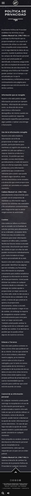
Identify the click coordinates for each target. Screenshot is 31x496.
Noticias (14, 486)
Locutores (7, 488)
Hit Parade (22, 486)
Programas (16, 488)
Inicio (7, 486)
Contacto (25, 488)
